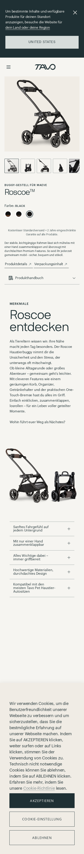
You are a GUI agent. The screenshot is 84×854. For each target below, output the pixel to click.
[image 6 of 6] (61, 166)
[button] (8, 67)
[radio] (8, 214)
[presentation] (42, 278)
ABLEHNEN (42, 837)
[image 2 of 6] (45, 166)
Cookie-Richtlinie (39, 788)
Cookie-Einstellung (42, 819)
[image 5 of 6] (29, 166)
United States (42, 42)
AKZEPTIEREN (42, 800)
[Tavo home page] (45, 67)
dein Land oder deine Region (27, 27)
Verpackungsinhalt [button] (48, 264)
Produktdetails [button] (16, 264)
